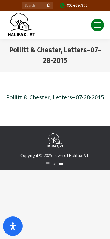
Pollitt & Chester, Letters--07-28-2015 (55, 97)
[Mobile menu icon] (97, 25)
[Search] (48, 5)
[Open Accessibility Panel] (13, 226)
